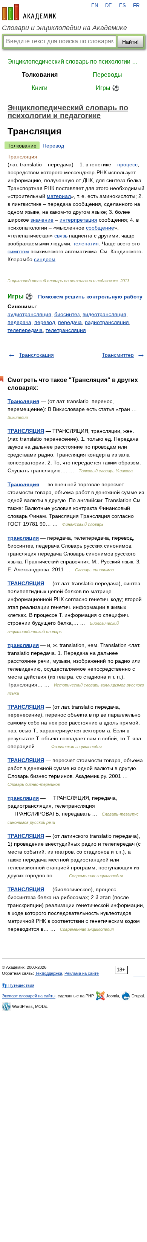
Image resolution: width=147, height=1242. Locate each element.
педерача (19, 322)
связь (60, 236)
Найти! (130, 42)
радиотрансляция (107, 322)
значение (42, 220)
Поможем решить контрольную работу (90, 297)
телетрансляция (66, 330)
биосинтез (67, 314)
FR (136, 5)
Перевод (53, 146)
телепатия (86, 243)
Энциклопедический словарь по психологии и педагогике (73, 61)
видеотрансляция (104, 314)
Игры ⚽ (107, 88)
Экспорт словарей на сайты (28, 996)
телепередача (25, 330)
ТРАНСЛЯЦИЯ (26, 431)
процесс (127, 164)
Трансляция (23, 401)
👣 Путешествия (18, 985)
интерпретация (78, 220)
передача (70, 322)
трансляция (23, 538)
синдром (44, 259)
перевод (44, 322)
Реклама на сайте (81, 973)
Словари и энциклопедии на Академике (64, 28)
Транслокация (36, 355)
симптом (18, 251)
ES (122, 5)
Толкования (40, 75)
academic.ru (29, 12)
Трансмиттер (118, 355)
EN (94, 5)
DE (108, 5)
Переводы (107, 75)
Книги (39, 88)
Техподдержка (48, 973)
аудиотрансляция (29, 314)
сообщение (100, 228)
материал (59, 196)
